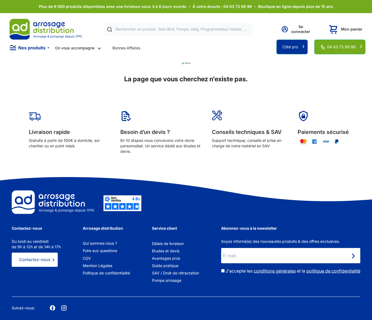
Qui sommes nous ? (100, 243)
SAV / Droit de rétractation (175, 273)
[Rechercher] (109, 29)
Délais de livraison (168, 243)
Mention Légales (97, 265)
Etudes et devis (165, 251)
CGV (87, 258)
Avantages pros (166, 258)
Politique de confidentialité (106, 273)
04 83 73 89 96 (341, 46)
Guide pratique (165, 265)
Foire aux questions (100, 250)
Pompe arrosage (166, 280)
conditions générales (275, 271)
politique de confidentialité (333, 271)
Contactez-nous (34, 259)
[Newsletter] (353, 256)
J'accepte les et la (292, 271)
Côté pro (290, 46)
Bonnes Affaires (126, 48)
